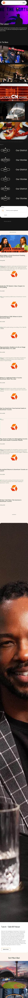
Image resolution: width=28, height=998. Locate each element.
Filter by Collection (7, 221)
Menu (21, 2)
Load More (14, 514)
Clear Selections (13, 232)
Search (2, 207)
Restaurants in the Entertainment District (11, 142)
